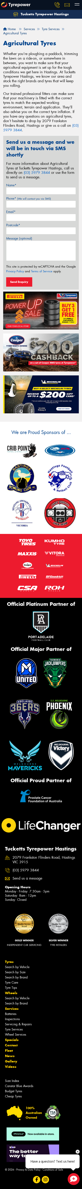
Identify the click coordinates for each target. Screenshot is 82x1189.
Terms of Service (41, 271)
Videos (10, 1066)
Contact (11, 1045)
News (10, 1056)
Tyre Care (11, 982)
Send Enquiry (19, 282)
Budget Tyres (13, 1091)
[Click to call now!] (57, 5)
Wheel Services (15, 1034)
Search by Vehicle (17, 967)
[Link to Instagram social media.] (45, 1179)
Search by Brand (16, 977)
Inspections (12, 1019)
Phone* (28, 198)
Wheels (11, 993)
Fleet (9, 1050)
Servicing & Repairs (18, 1024)
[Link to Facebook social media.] (36, 1179)
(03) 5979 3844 (37, 172)
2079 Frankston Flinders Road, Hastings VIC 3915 (44, 859)
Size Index (12, 1081)
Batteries (10, 1014)
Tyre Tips (11, 988)
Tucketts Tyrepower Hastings (44, 14)
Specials (12, 1040)
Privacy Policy (15, 271)
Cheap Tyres (13, 1096)
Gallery (11, 1061)
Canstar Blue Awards (19, 1086)
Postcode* (13, 225)
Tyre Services (14, 1029)
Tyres (9, 962)
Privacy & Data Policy (28, 1169)
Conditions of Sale (53, 1169)
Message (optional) (19, 238)
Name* (11, 185)
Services (12, 1008)
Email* (11, 212)
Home (11, 29)
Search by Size (15, 972)
